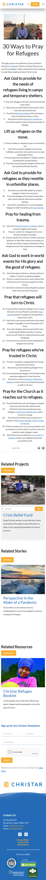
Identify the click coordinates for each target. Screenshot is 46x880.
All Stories (7, 560)
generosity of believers (33, 119)
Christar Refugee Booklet (17, 693)
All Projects (8, 470)
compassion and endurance (26, 412)
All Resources (9, 653)
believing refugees (22, 113)
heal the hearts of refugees (27, 226)
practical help (38, 208)
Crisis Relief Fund (18, 515)
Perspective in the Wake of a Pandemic (20, 600)
